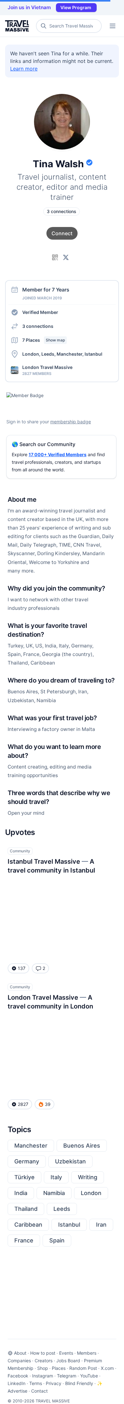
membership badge (70, 421)
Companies (19, 1360)
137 (21, 968)
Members (86, 1353)
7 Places (43, 340)
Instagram (42, 1375)
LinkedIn (16, 1383)
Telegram (66, 1375)
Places (58, 1368)
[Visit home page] (18, 26)
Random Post (83, 1368)
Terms (35, 1383)
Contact (39, 1391)
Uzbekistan (70, 1161)
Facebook (18, 1375)
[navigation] (112, 26)
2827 (23, 1104)
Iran (101, 1224)
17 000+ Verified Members (57, 454)
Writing (87, 1177)
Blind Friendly (79, 1383)
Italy (56, 1177)
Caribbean (28, 1224)
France (23, 1240)
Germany (26, 1161)
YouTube (89, 1375)
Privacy (53, 1383)
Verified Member (40, 312)
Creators (43, 1360)
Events (66, 1353)
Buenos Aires (81, 1145)
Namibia (54, 1193)
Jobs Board (68, 1360)
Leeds (61, 1208)
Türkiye (24, 1177)
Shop (42, 1368)
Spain (57, 1240)
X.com (107, 1368)
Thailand (26, 1208)
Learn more (24, 68)
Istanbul (69, 1224)
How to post (42, 1353)
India (20, 1193)
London (91, 1193)
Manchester (30, 1145)
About (20, 1353)
